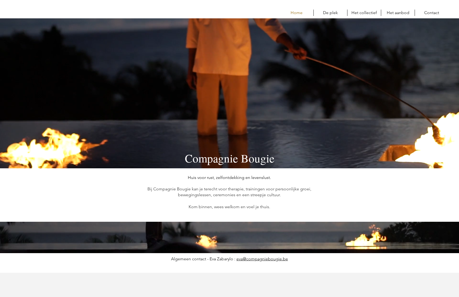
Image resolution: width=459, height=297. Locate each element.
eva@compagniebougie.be (262, 258)
